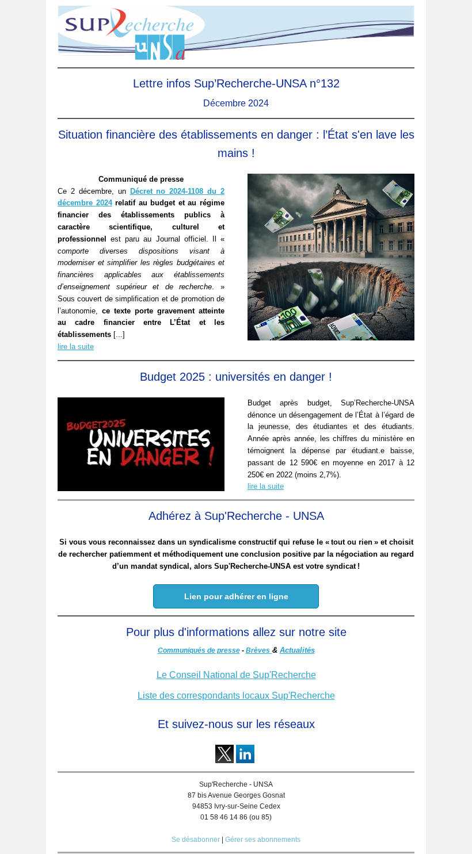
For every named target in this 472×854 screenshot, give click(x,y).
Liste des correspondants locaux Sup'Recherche (236, 695)
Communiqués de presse (199, 650)
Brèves (258, 650)
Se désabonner (196, 840)
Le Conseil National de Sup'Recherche (236, 675)
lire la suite (76, 346)
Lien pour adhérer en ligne (236, 596)
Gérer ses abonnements (262, 840)
